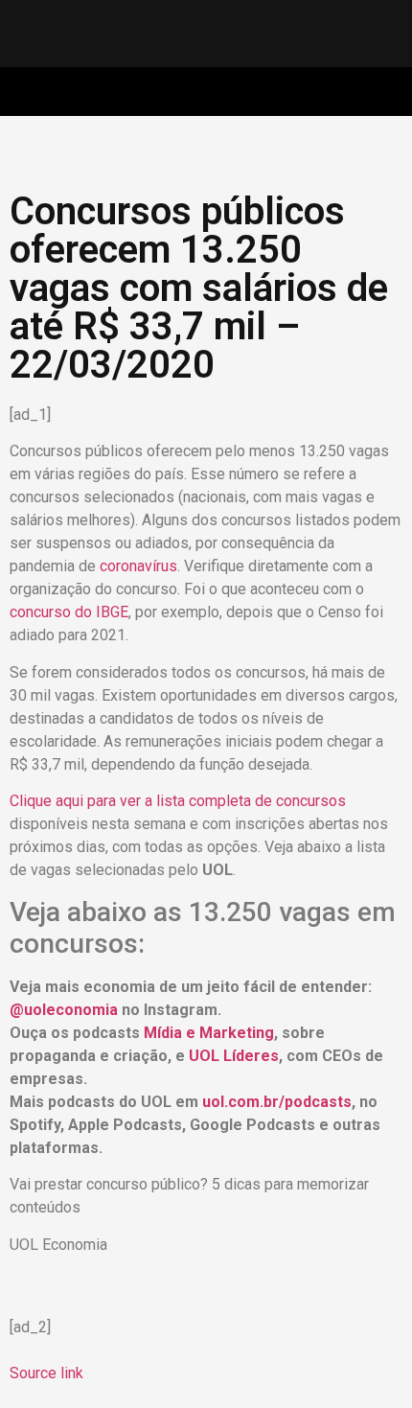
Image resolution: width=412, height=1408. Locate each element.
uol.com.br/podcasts (277, 1102)
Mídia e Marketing (209, 1033)
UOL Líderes (234, 1056)
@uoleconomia (64, 1010)
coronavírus (138, 566)
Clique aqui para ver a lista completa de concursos (178, 801)
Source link (46, 1373)
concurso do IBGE (69, 612)
